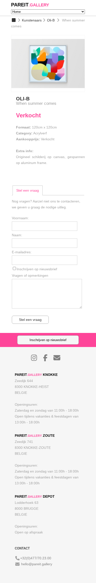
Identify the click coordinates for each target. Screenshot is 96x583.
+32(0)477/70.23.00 (35, 558)
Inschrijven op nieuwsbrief (37, 269)
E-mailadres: (22, 252)
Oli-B (51, 20)
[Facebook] (47, 359)
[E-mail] (59, 359)
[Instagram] (36, 359)
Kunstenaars (32, 20)
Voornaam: (20, 218)
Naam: (17, 235)
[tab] (28, 190)
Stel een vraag (27, 190)
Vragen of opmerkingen (30, 275)
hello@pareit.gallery (36, 564)
